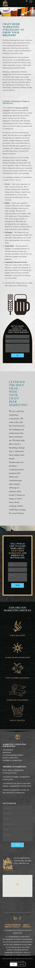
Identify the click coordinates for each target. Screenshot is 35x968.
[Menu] (29, 3)
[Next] (31, 617)
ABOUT (26, 925)
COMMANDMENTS (13, 925)
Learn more (21, 964)
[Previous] (26, 617)
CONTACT (26, 926)
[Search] (25, 3)
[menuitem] (25, 3)
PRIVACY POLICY (12, 926)
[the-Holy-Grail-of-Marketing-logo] (14, 3)
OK (13, 964)
